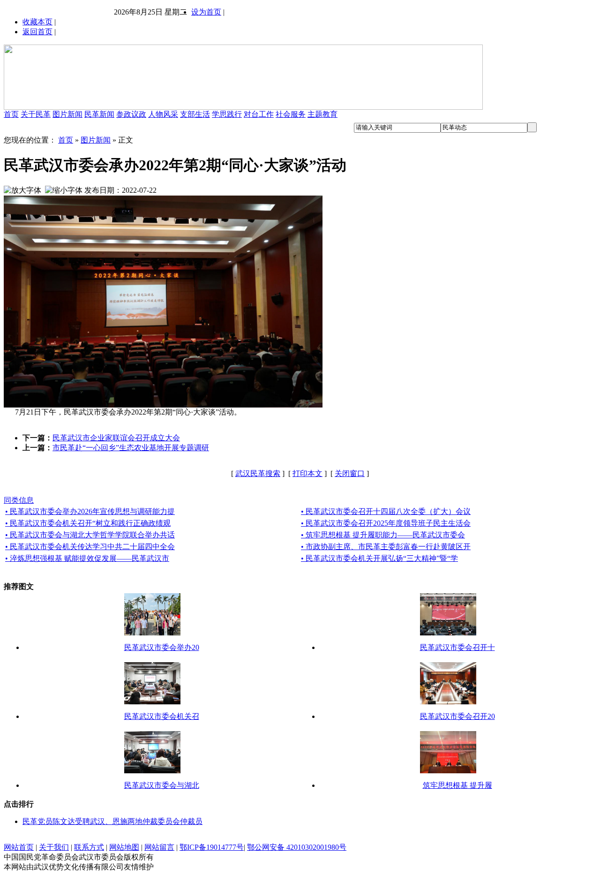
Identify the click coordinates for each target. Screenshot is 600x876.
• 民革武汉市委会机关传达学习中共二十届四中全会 (90, 547)
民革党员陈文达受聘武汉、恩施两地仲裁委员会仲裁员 (112, 821)
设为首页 (206, 12)
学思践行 (227, 114)
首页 (11, 114)
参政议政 (131, 114)
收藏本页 (37, 22)
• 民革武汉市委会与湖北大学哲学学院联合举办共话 (90, 535)
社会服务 (291, 114)
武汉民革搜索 (257, 473)
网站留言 (159, 847)
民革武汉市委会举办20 (161, 647)
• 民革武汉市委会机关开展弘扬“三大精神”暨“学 (379, 558)
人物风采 (163, 114)
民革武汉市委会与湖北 (161, 785)
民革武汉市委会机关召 (161, 716)
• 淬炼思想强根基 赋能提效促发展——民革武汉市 (87, 558)
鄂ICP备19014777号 (212, 847)
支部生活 (195, 114)
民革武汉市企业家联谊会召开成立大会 (116, 438)
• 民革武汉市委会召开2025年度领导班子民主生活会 (386, 523)
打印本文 (307, 473)
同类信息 (19, 500)
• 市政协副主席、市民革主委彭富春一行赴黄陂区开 (386, 547)
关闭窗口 (350, 473)
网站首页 (19, 847)
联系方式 (89, 847)
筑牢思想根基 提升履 (457, 785)
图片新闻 (67, 114)
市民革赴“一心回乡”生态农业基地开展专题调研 (130, 448)
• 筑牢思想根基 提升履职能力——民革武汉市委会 (383, 535)
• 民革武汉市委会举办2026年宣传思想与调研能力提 (90, 511)
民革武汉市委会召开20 (457, 716)
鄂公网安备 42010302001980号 (296, 847)
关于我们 (54, 847)
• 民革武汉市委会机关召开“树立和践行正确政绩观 (88, 523)
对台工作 (259, 114)
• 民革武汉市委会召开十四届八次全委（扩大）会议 (386, 511)
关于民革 (36, 114)
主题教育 (323, 114)
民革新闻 (99, 114)
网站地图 (124, 847)
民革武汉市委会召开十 (457, 647)
